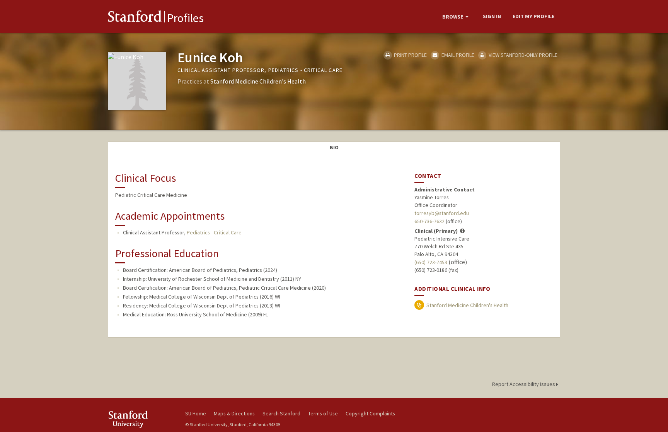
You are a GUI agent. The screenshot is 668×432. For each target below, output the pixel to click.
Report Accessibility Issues (524, 384)
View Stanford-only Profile (522, 54)
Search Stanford (281, 413)
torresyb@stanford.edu (441, 213)
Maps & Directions (234, 413)
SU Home (195, 413)
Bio (334, 147)
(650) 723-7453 (430, 262)
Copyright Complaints (370, 413)
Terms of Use (323, 413)
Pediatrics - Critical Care (214, 232)
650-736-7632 (429, 221)
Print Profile (410, 54)
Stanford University (141, 419)
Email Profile (457, 54)
